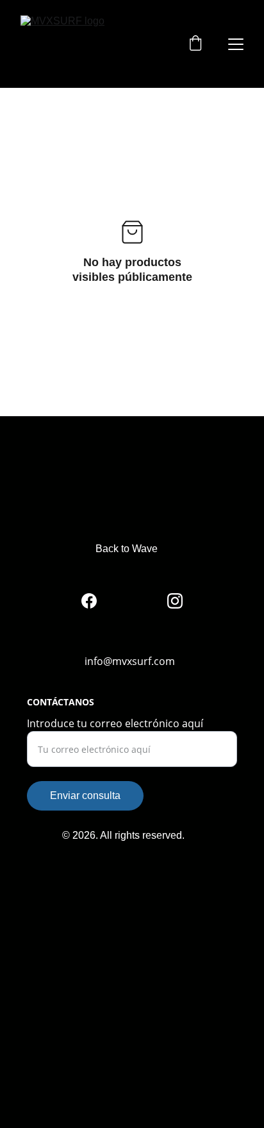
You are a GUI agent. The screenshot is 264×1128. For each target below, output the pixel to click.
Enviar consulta (85, 795)
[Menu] (235, 44)
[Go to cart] (195, 44)
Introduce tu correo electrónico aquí (115, 723)
